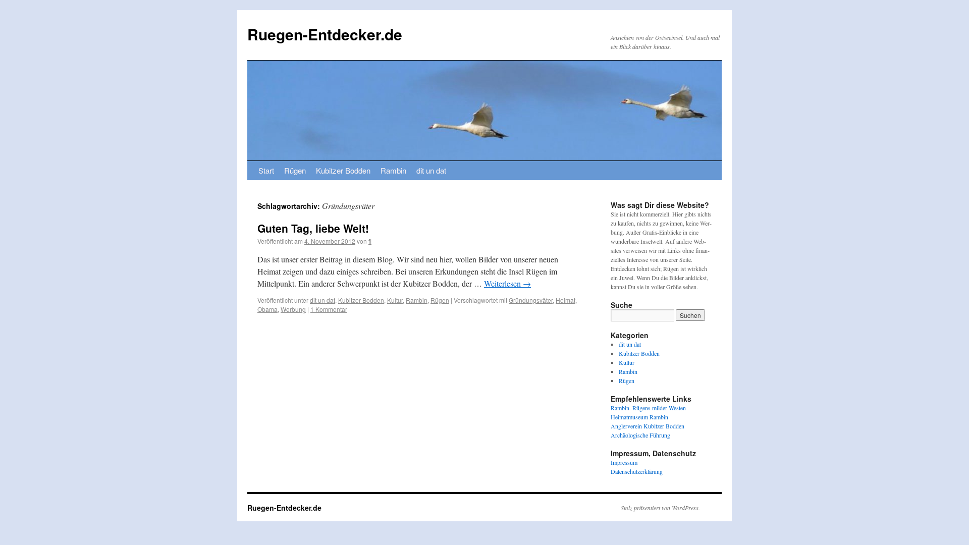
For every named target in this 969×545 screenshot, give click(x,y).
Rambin (393, 170)
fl (369, 241)
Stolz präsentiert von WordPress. (660, 508)
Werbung (293, 309)
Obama (267, 309)
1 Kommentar (328, 309)
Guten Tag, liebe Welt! (313, 228)
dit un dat (431, 170)
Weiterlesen (507, 283)
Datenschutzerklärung (637, 471)
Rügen (295, 170)
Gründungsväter (531, 300)
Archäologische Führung (640, 435)
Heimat (565, 300)
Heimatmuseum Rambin (639, 417)
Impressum (624, 462)
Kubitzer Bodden (343, 170)
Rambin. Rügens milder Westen (648, 408)
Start (266, 170)
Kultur (395, 300)
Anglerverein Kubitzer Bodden (647, 426)
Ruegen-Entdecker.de (324, 34)
